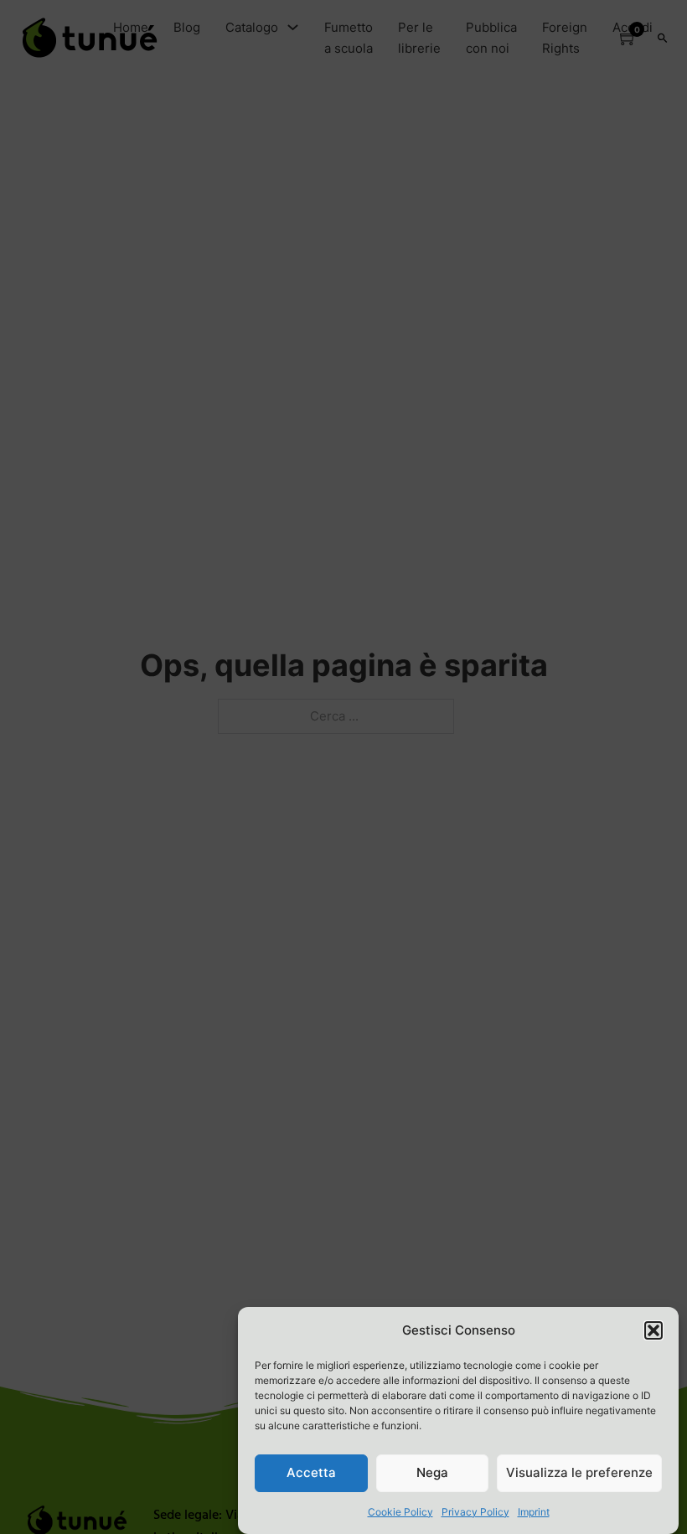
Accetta (311, 1472)
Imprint (534, 1512)
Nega (432, 1472)
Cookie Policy (400, 1512)
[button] (653, 1330)
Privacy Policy (475, 1512)
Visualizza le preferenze (579, 1472)
